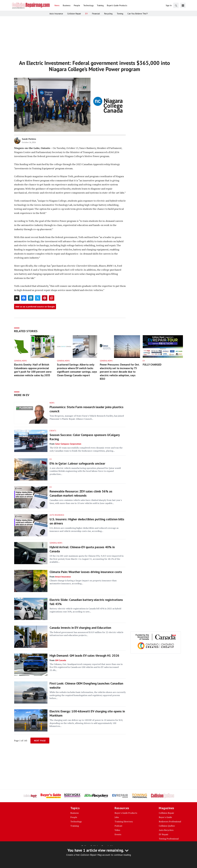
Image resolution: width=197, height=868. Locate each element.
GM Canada (60, 660)
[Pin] (44, 298)
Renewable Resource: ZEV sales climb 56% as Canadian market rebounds (81, 493)
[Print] (16, 298)
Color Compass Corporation (68, 443)
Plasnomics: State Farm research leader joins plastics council (86, 409)
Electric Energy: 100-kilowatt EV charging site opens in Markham (87, 713)
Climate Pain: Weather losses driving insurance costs (86, 572)
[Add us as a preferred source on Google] (51, 298)
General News (20, 361)
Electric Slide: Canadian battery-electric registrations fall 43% (86, 602)
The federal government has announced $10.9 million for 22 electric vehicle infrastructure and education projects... (86, 634)
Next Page (40, 740)
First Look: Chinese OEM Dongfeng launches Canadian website (86, 685)
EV (144, 361)
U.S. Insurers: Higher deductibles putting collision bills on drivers (87, 521)
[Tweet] (37, 298)
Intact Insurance (63, 576)
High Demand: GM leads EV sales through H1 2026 (84, 655)
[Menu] (183, 5)
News (52, 403)
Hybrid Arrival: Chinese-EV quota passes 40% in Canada (82, 549)
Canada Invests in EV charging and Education (80, 628)
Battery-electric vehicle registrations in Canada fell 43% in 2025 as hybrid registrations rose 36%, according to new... (85, 610)
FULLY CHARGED (152, 364)
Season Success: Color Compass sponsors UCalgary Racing (85, 437)
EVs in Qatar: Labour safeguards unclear (77, 463)
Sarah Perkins (29, 138)
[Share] (23, 298)
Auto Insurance (57, 515)
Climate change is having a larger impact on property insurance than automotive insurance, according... (83, 582)
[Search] (176, 5)
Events (53, 431)
